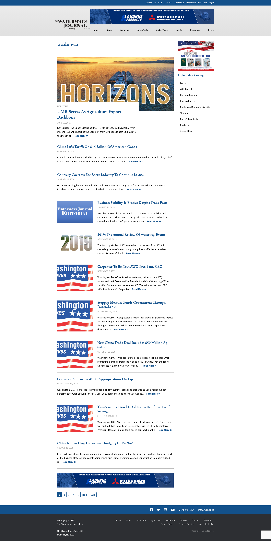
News (109, 29)
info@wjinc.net (206, 509)
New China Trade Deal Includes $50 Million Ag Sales (75, 354)
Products (184, 125)
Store (211, 29)
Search (149, 2)
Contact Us (179, 2)
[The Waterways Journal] (72, 24)
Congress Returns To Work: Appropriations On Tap (95, 379)
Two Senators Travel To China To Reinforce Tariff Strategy (75, 418)
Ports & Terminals (189, 119)
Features (184, 82)
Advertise (168, 2)
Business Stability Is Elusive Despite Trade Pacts (75, 212)
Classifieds (195, 29)
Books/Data (142, 29)
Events (179, 29)
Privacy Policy (167, 524)
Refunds (208, 520)
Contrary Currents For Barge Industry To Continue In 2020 (101, 175)
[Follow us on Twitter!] (158, 509)
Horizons (62, 106)
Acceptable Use (206, 524)
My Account (156, 520)
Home (96, 29)
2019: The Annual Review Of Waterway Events (75, 244)
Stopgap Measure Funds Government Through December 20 (75, 316)
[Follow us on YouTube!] (173, 509)
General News (186, 131)
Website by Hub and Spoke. (203, 531)
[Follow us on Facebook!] (151, 509)
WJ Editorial (186, 89)
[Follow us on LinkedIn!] (165, 509)
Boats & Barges (187, 101)
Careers (183, 520)
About (129, 520)
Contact (195, 520)
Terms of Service (186, 524)
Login (211, 2)
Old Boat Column (188, 95)
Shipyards (184, 113)
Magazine (124, 29)
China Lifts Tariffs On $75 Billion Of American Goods (97, 147)
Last (92, 494)
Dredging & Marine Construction (195, 107)
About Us (158, 2)
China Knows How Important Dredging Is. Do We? (95, 443)
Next (84, 494)
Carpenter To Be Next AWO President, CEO (75, 278)
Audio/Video (162, 29)
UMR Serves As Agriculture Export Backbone (115, 84)
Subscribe (202, 2)
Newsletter (191, 2)
